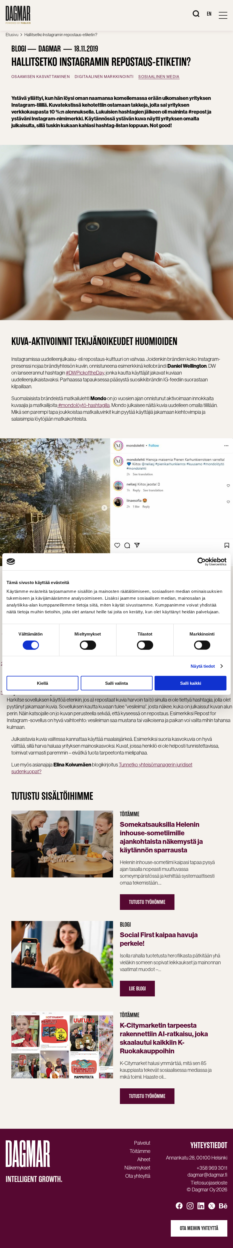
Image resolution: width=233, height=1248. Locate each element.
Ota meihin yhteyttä (199, 1228)
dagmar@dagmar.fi (207, 1175)
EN (209, 14)
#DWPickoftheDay (85, 372)
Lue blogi (137, 988)
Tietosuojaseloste (209, 1183)
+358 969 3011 (212, 1168)
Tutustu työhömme (147, 902)
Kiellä (42, 683)
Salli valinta (116, 683)
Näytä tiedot (203, 665)
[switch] (88, 644)
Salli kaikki (190, 683)
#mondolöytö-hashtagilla (83, 405)
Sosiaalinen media (158, 77)
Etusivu (12, 34)
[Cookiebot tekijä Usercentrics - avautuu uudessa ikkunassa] (201, 561)
